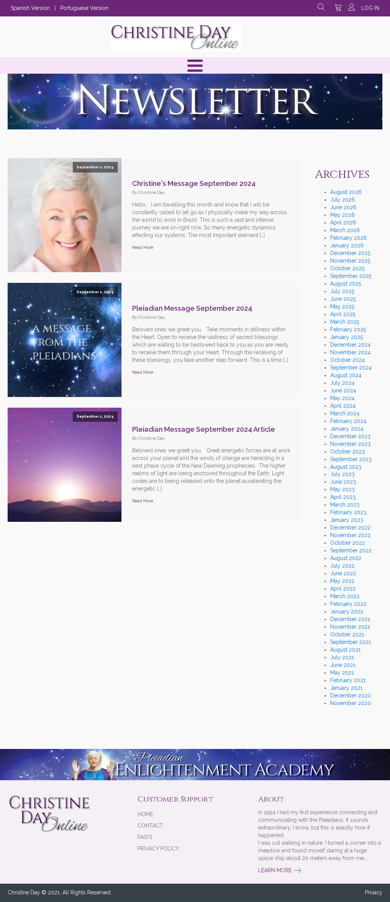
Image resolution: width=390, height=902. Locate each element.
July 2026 (342, 200)
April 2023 (343, 497)
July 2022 (342, 566)
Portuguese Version (84, 8)
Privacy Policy (158, 849)
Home (145, 814)
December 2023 (350, 436)
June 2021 (342, 665)
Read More (142, 247)
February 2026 (348, 238)
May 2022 (342, 581)
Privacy (373, 892)
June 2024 (343, 390)
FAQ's (144, 837)
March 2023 (345, 505)
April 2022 (343, 589)
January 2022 (346, 611)
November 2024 (350, 352)
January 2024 (346, 429)
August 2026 (346, 192)
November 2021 (350, 627)
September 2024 (351, 368)
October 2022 (347, 543)
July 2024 (342, 383)
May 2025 (342, 306)
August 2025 (345, 284)
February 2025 (348, 329)
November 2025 (350, 261)
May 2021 (342, 673)
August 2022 (345, 558)
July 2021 (342, 657)
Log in (370, 8)
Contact (150, 826)
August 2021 (345, 650)
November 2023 (350, 444)
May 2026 (342, 215)
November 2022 (350, 535)
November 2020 (350, 703)
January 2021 (346, 688)
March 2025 (344, 322)
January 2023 (346, 520)
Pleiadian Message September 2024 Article (203, 429)
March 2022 (345, 596)
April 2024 (343, 406)
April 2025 (342, 314)
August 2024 (345, 375)
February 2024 (348, 421)
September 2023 (351, 459)
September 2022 (351, 550)
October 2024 (347, 360)
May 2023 (342, 489)
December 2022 (350, 527)
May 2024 (342, 398)
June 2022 (343, 573)
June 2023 (343, 482)
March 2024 (345, 413)
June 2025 (343, 299)
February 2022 (348, 604)
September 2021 (350, 642)
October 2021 (347, 634)
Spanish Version (30, 8)
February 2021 (348, 680)
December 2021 (350, 619)
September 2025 (350, 276)
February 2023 (348, 512)
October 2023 (347, 452)
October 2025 (347, 268)
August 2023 (345, 467)
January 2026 (347, 245)
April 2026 (343, 222)
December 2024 (350, 345)
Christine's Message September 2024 (194, 183)
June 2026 (343, 207)
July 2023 (342, 474)
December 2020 (350, 695)
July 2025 (342, 291)
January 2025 (346, 337)
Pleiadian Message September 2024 (192, 308)
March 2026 (345, 230)
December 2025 (350, 253)
